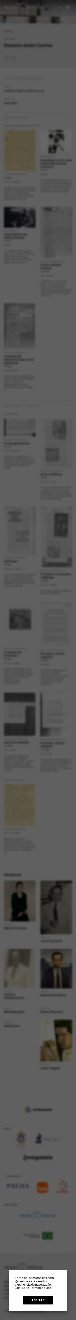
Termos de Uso (41, 1288)
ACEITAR (38, 1300)
